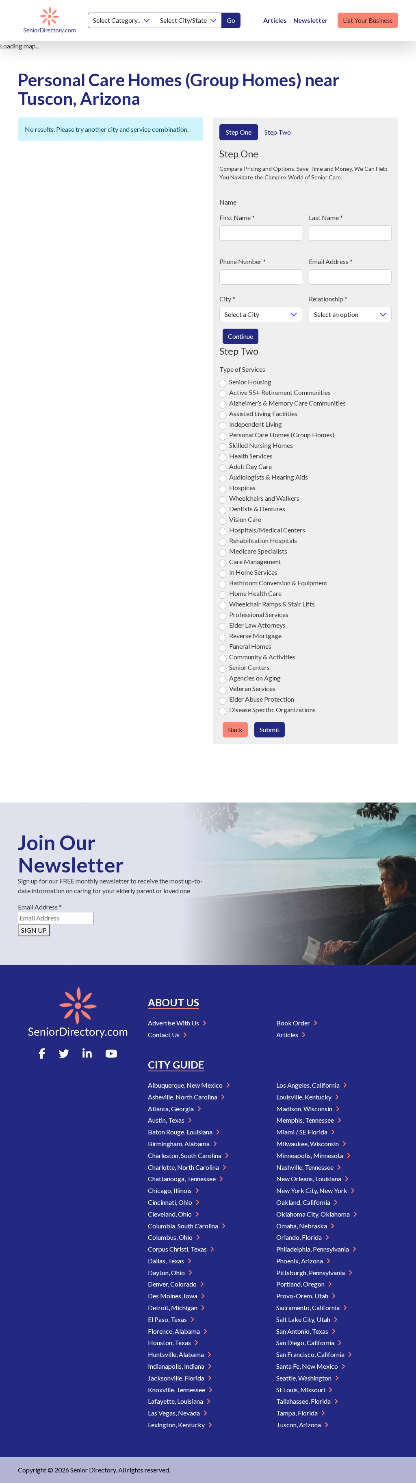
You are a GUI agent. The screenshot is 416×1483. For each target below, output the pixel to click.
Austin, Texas (167, 1120)
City (227, 299)
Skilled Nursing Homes (261, 445)
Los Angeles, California (308, 1085)
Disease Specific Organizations (272, 709)
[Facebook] (42, 1053)
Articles (275, 20)
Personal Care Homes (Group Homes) (281, 434)
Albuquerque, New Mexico (186, 1085)
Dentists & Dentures (257, 509)
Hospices (242, 487)
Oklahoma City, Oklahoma (313, 1214)
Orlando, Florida (299, 1237)
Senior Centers (249, 667)
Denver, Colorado (173, 1284)
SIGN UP (34, 930)
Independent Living (255, 424)
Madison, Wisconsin (305, 1108)
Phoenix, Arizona (300, 1261)
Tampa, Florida (297, 1413)
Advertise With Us (174, 1023)
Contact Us (164, 1034)
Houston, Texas (170, 1342)
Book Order (293, 1023)
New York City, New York (312, 1190)
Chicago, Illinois (170, 1190)
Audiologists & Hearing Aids (268, 477)
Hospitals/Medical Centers (267, 530)
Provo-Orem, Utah (302, 1296)
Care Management (255, 561)
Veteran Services (252, 688)
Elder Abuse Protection (261, 699)
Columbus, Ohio (171, 1237)
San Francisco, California (311, 1354)
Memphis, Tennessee (305, 1120)
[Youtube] (111, 1053)
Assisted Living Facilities (263, 413)
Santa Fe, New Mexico (307, 1366)
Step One (238, 132)
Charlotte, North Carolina (184, 1167)
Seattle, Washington (304, 1378)
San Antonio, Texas (302, 1331)
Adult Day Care (250, 466)
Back (235, 729)
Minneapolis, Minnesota (310, 1155)
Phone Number (242, 261)
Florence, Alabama (174, 1331)
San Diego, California (306, 1342)
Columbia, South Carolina (183, 1226)
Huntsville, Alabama (176, 1354)
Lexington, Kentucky (177, 1424)
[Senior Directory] (49, 20)
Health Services (251, 456)
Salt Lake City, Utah (304, 1319)
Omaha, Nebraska (302, 1226)
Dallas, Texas (166, 1261)
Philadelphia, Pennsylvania (313, 1249)
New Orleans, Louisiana (309, 1178)
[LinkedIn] (87, 1053)
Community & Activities (262, 657)
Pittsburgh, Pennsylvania (311, 1272)
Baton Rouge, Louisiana (181, 1132)
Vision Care (245, 519)
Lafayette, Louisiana (176, 1401)
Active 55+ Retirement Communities (280, 392)
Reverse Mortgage (255, 635)
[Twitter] (63, 1053)
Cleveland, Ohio (170, 1214)
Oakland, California (304, 1202)
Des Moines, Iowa (173, 1296)
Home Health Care (255, 593)
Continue (240, 336)
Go (231, 20)
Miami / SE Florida (302, 1132)
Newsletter (310, 20)
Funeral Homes (250, 646)
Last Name (326, 217)
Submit (270, 729)
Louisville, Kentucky (304, 1097)
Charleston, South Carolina (185, 1155)
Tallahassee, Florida (304, 1401)
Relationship (328, 299)
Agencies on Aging (255, 678)
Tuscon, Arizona (299, 1424)
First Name (237, 217)
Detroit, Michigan (173, 1307)
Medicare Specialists (258, 551)
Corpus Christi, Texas (178, 1249)
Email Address (331, 261)
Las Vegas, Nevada (174, 1413)
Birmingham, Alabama (179, 1143)
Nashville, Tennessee (305, 1167)
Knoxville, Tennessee (177, 1390)
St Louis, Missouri (301, 1390)
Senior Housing (250, 382)
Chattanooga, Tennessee (182, 1178)
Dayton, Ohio (167, 1272)
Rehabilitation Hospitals (263, 540)
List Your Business (368, 20)
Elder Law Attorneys (257, 625)
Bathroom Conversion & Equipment (278, 583)
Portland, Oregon (301, 1284)
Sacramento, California (308, 1307)
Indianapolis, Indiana (177, 1366)
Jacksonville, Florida (177, 1378)
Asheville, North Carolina (183, 1097)
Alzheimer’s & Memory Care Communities (287, 403)
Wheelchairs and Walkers (264, 498)
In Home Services (253, 572)
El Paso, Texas (168, 1319)
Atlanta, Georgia (171, 1108)
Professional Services (258, 614)
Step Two (277, 132)
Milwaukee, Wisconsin (308, 1143)
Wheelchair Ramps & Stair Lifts (272, 604)
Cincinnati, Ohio (170, 1202)
